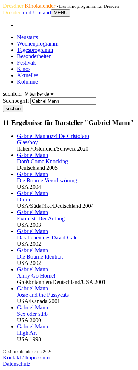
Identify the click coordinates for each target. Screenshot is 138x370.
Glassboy (27, 142)
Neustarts (27, 37)
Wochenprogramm (37, 44)
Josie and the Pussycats (43, 295)
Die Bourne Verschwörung (47, 180)
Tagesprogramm (35, 50)
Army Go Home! (36, 276)
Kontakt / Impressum (26, 357)
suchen (13, 108)
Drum (23, 199)
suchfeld (12, 94)
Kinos (23, 69)
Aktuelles (27, 75)
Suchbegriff (16, 101)
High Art (27, 333)
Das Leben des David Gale (47, 238)
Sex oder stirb (32, 314)
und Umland (37, 13)
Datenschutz (16, 364)
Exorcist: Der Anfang (41, 219)
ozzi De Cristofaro (53, 136)
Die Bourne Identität (40, 257)
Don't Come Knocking (42, 161)
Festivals (26, 63)
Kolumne (27, 82)
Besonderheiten (34, 56)
